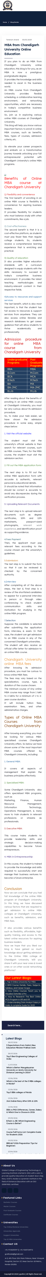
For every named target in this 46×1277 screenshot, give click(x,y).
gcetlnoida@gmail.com (14, 1254)
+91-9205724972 (26, 1250)
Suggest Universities (11, 1235)
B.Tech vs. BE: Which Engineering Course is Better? (20, 1122)
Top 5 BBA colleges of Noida (19, 1092)
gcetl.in (22, 1274)
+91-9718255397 (11, 1250)
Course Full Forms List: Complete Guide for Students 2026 (23, 1133)
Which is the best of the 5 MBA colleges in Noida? (23, 1082)
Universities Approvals (12, 1231)
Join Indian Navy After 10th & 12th (22, 1101)
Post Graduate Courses (12, 1210)
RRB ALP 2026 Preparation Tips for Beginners (21, 1144)
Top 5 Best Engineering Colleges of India (21, 1057)
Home (5, 22)
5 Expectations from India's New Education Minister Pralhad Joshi (21, 1046)
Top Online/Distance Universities (16, 1227)
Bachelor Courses (10, 1202)
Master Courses (9, 1206)
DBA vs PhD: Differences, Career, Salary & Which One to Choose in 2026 (24, 1111)
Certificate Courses (11, 1215)
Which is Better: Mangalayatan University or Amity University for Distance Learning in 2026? (21, 1070)
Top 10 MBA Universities (13, 1239)
